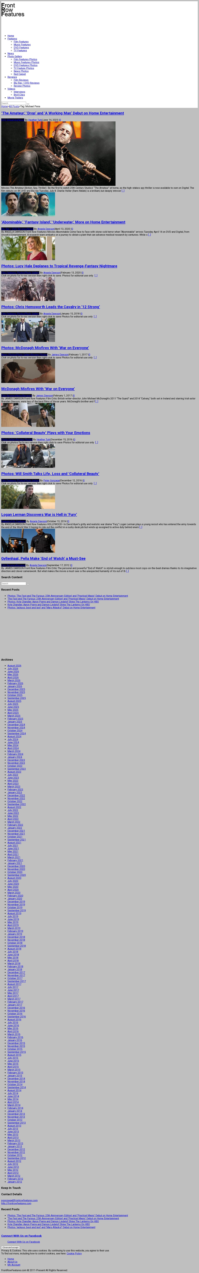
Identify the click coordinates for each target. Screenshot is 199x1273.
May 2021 (12, 851)
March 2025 (13, 715)
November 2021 (16, 833)
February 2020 (15, 895)
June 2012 (13, 1167)
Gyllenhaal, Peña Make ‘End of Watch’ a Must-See (43, 558)
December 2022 (16, 795)
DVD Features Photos (25, 65)
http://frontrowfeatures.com (16, 1203)
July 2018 (12, 951)
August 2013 (14, 1125)
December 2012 (16, 1149)
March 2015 (13, 1069)
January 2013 (14, 1146)
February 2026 (15, 683)
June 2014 (13, 1096)
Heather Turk (35, 119)
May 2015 (12, 1063)
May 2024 (12, 745)
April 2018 (13, 960)
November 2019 (16, 904)
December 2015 (16, 1043)
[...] (123, 190)
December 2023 (16, 760)
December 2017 (16, 972)
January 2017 (14, 1004)
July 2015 (12, 1057)
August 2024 (14, 736)
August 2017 (14, 984)
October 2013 (14, 1119)
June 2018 (13, 954)
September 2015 (16, 1052)
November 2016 (16, 1010)
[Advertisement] (57, 24)
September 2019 (16, 910)
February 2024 (15, 754)
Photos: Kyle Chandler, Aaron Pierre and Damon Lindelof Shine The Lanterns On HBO (53, 601)
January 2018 (14, 969)
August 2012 (14, 1161)
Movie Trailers (15, 97)
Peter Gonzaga (51, 480)
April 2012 (13, 1172)
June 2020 (13, 883)
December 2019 (16, 901)
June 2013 (13, 1131)
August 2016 (14, 1019)
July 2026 (12, 668)
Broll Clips (19, 94)
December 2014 (16, 1078)
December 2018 (16, 937)
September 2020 (16, 875)
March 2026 (13, 680)
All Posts (14, 106)
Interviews (19, 91)
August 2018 (14, 948)
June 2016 (13, 1025)
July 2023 (12, 774)
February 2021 (15, 860)
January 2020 (14, 898)
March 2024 (13, 751)
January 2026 (14, 686)
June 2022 (13, 813)
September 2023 (16, 768)
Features (12, 38)
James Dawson (59, 354)
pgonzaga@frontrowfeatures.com (19, 1200)
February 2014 (15, 1108)
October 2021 (14, 836)
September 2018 (16, 945)
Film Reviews (21, 80)
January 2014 (14, 1111)
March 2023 (13, 786)
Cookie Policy (74, 1253)
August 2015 (14, 1055)
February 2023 (15, 789)
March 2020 (13, 892)
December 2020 (16, 866)
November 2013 (16, 1116)
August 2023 (14, 771)
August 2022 (14, 807)
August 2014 (14, 1090)
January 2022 (14, 827)
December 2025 (16, 689)
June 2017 (13, 990)
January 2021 (14, 863)
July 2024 (12, 739)
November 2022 (16, 798)
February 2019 (15, 931)
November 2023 (16, 763)
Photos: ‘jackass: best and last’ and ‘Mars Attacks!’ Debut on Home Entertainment (51, 607)
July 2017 (12, 987)
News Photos (21, 71)
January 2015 (14, 1075)
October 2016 (14, 1013)
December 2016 (16, 1007)
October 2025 (14, 695)
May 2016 (12, 1028)
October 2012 (14, 1155)
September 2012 (16, 1158)
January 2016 (14, 1040)
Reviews (12, 77)
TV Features (20, 50)
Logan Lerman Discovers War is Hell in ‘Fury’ (39, 514)
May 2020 (12, 886)
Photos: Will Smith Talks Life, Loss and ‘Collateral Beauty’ (50, 474)
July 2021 (12, 845)
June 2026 (13, 671)
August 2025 (14, 701)
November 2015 (16, 1046)
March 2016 (13, 1034)
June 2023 (13, 777)
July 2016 (12, 1022)
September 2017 (16, 981)
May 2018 (12, 957)
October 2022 (14, 801)
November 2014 (16, 1081)
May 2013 (12, 1134)
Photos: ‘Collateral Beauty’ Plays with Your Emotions (45, 433)
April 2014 (13, 1102)
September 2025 (16, 698)
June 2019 (13, 919)
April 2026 (13, 677)
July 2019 (12, 916)
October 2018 (14, 942)
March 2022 (13, 822)
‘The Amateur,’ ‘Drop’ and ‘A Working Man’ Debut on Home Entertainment (62, 113)
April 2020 (13, 889)
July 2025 (12, 704)
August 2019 (14, 913)
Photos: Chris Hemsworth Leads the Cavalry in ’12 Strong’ (50, 307)
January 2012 (14, 1181)
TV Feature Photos (24, 68)
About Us (12, 1261)
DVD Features (21, 47)
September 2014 (16, 1087)
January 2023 (14, 792)
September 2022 (16, 804)
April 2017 (13, 996)
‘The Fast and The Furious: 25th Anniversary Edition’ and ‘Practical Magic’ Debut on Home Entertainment (63, 598)
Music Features (22, 44)
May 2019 (12, 922)
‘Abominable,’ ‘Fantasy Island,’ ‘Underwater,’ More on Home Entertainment (63, 222)
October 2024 (14, 730)
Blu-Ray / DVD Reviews (26, 82)
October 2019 (14, 907)
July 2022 (12, 810)
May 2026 (12, 674)
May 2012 (12, 1170)
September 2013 (16, 1122)
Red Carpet (20, 74)
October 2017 (14, 978)
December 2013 (16, 1113)
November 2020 (16, 869)
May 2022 (12, 816)
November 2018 (16, 939)
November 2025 (16, 692)
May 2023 (12, 780)
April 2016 (13, 1031)
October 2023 (14, 765)
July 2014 (12, 1093)
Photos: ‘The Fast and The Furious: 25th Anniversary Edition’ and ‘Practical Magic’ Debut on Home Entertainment (67, 595)
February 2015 (15, 1072)
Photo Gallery (14, 56)
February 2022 (15, 824)
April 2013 (13, 1137)
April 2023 (13, 783)
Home (10, 35)
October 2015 (14, 1049)
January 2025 (14, 721)
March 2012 (13, 1175)
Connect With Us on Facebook (21, 1236)
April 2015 (13, 1066)
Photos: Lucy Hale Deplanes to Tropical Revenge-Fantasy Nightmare (59, 266)
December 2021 (16, 830)
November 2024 (16, 727)
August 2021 (14, 842)
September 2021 (16, 839)
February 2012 (15, 1178)
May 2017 (12, 993)
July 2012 (12, 1164)
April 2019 (13, 925)
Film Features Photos (25, 59)
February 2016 (15, 1037)
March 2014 (13, 1105)
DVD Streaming (9, 119)
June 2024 (13, 742)
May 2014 (12, 1099)
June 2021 (13, 848)
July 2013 (12, 1128)
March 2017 (13, 998)
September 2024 (16, 733)
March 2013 (13, 1140)
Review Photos (22, 85)
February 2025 (15, 718)
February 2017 (15, 1001)
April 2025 (13, 712)
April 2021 (13, 854)
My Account (13, 1264)
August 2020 (14, 878)
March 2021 (13, 857)
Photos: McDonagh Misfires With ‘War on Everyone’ (45, 348)
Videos (11, 88)
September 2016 (16, 1016)
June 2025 (13, 706)
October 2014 (14, 1084)
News (10, 53)
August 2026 (14, 665)
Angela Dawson (45, 228)
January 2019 (14, 934)
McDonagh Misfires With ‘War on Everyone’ (38, 389)
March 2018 (13, 963)
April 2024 (13, 748)
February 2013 (15, 1143)
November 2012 (16, 1152)
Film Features (21, 41)
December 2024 (16, 724)
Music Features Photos (26, 62)
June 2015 (13, 1060)
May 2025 (12, 709)
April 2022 (13, 819)
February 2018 (15, 966)
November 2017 (16, 975)
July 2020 (12, 881)
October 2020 (14, 872)
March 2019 (13, 928)
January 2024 (14, 757)
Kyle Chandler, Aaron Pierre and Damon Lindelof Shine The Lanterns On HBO (48, 604)
